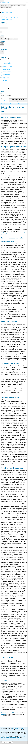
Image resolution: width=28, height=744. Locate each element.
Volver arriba (3, 719)
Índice (4, 114)
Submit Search (4, 28)
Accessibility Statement (14, 737)
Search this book (3, 23)
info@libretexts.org (15, 738)
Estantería (14, 103)
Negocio (22, 103)
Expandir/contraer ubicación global (26, 103)
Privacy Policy (22, 736)
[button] (5, 80)
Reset (2, 36)
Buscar (2, 742)
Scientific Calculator (7, 71)
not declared (3, 714)
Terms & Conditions (5, 737)
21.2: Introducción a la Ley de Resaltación (9, 712)
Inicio (6, 103)
